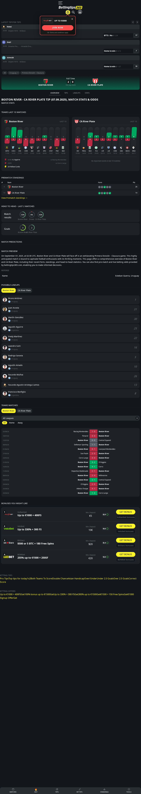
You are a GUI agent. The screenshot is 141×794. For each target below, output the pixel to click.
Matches (64, 15)
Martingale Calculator (113, 47)
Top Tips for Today (78, 32)
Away (20, 422)
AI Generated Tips (113, 54)
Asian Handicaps (79, 61)
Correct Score (79, 87)
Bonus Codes (133, 19)
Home (11, 422)
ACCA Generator (113, 29)
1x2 (29, 578)
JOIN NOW (57, 27)
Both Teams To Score (41, 578)
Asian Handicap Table (113, 37)
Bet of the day (94, 14)
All (5, 73)
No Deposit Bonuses (133, 40)
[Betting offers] (68, 12)
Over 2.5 (79, 74)
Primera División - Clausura (33, 73)
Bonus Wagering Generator (113, 21)
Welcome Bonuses (133, 49)
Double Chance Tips (79, 51)
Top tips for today (18, 578)
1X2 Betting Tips (78, 23)
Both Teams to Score (78, 42)
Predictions (78, 15)
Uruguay (13, 73)
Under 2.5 (79, 81)
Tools (114, 14)
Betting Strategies (113, 60)
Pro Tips (4, 578)
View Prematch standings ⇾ (14, 198)
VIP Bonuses (133, 32)
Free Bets (133, 26)
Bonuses (133, 14)
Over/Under (79, 68)
